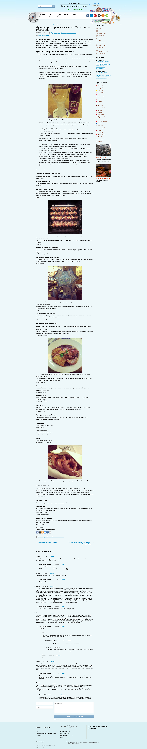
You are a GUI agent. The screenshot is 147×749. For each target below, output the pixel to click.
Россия (100, 119)
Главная (38, 24)
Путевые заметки (43, 726)
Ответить (52, 556)
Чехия (99, 137)
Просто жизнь (102, 45)
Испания (100, 99)
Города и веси (102, 33)
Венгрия (100, 88)
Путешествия (62, 15)
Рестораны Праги (100, 65)
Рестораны (57, 33)
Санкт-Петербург (102, 121)
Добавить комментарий (74, 716)
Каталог (42, 17)
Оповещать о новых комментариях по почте (67, 719)
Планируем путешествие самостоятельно (101, 73)
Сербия (100, 123)
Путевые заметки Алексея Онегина (49, 24)
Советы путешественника (68, 33)
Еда (52, 33)
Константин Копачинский (48, 745)
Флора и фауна (102, 53)
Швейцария (101, 139)
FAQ (37, 731)
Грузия (99, 94)
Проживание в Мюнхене (58, 537)
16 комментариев (43, 35)
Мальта (100, 110)
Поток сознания (103, 42)
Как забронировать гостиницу (102, 76)
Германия (40, 537)
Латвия (100, 105)
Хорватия (100, 132)
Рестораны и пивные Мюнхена (103, 64)
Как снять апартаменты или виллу (103, 75)
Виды (100, 31)
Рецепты (42, 15)
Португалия (101, 117)
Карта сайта (39, 735)
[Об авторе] (96, 4)
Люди (100, 40)
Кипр (99, 103)
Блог (100, 28)
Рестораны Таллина (100, 63)
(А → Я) (68, 731)
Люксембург (101, 108)
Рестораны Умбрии (100, 68)
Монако (100, 112)
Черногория (101, 134)
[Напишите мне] (95, 5)
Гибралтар (101, 92)
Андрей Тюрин (45, 747)
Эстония (100, 141)
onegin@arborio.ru (73, 744)
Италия (100, 101)
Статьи (52, 15)
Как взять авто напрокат (101, 78)
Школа (73, 15)
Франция (100, 130)
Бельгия (100, 85)
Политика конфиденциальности (46, 733)
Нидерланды (101, 114)
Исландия (100, 97)
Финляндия (101, 128)
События (101, 47)
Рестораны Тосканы (100, 67)
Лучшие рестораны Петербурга (103, 61)
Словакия (100, 125)
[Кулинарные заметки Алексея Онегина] (74, 6)
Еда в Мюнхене (48, 537)
